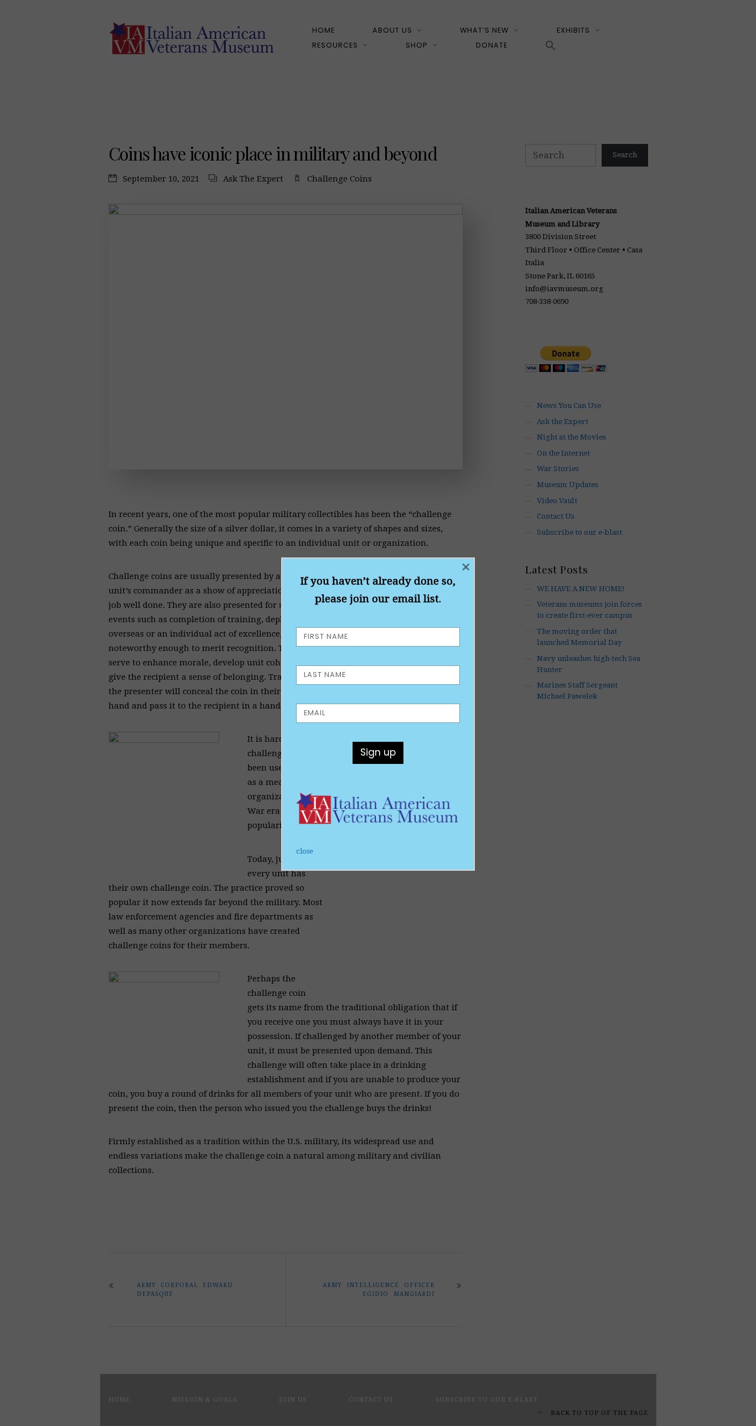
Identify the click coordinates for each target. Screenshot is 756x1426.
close (304, 851)
